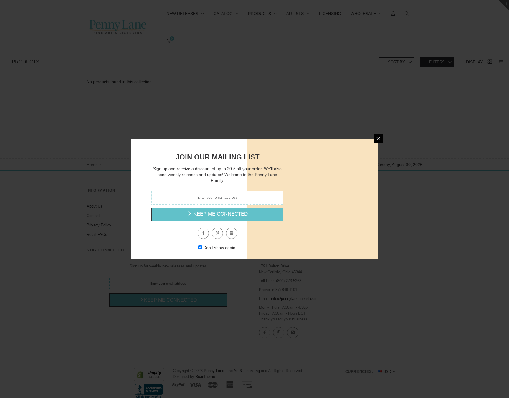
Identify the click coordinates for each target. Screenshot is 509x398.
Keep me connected (220, 214)
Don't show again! (220, 247)
